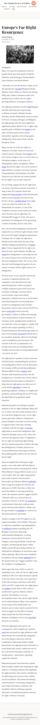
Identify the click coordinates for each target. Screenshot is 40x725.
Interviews (22, 6)
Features (33, 6)
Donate (7, 9)
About (4, 6)
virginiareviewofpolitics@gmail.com (20, 714)
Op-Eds (12, 6)
